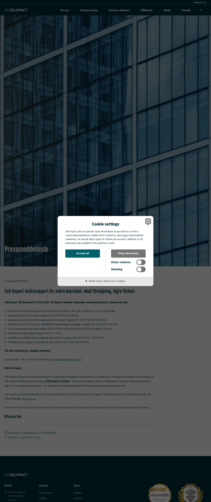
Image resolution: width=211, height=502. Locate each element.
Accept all (82, 253)
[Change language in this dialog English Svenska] (147, 222)
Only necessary (128, 253)
